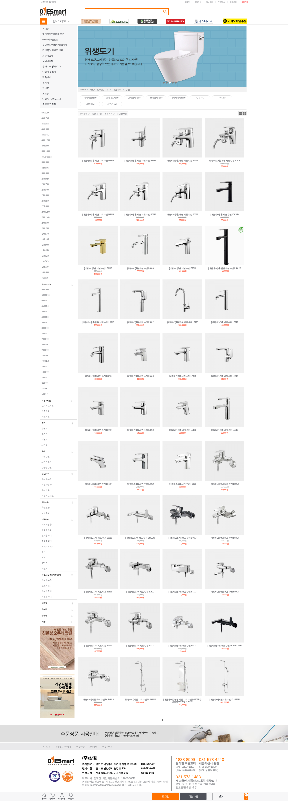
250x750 (44, 184)
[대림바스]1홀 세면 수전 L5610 (224, 430)
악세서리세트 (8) (178, 97)
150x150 (44, 256)
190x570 (44, 234)
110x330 (44, 267)
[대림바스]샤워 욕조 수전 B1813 (98, 592)
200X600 (44, 339)
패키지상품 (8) (90, 97)
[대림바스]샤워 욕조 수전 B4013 (182, 538)
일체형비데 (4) (134, 97)
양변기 (44, 428)
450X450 (44, 306)
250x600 (44, 195)
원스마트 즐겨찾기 (48, 2)
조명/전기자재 (49, 104)
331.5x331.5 (46, 156)
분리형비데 (46, 541)
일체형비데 (46, 535)
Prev (138, 57)
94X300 (44, 383)
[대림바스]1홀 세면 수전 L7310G (98, 268)
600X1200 (45, 295)
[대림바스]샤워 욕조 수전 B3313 (98, 538)
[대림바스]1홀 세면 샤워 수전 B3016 (182, 214)
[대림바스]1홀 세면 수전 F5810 (182, 484)
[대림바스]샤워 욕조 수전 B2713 (98, 646)
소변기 (44, 434)
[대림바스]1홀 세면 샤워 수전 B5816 (140, 214)
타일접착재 (46, 596)
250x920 (44, 179)
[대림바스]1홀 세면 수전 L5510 (140, 376)
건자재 (45, 82)
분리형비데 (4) (156, 97)
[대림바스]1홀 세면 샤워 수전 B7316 (140, 160)
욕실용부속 (46, 580)
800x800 (44, 289)
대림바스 (117, 89)
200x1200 (45, 212)
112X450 (44, 361)
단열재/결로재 (49, 71)
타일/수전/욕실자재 (51, 98)
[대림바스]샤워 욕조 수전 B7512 (140, 592)
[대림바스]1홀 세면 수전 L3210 (140, 430)
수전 (43, 552)
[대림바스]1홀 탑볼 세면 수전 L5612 (98, 322)
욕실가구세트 (47, 496)
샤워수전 (45, 456)
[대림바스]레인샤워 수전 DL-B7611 (225, 699)
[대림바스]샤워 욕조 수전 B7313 (182, 592)
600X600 (44, 300)
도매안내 (245, 2)
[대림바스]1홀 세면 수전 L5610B (224, 214)
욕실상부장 (46, 485)
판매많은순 (85, 113)
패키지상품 (46, 524)
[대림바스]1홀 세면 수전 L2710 (98, 430)
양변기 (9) (90, 104)
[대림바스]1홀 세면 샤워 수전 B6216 (98, 160)
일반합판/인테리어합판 (53, 34)
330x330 (44, 162)
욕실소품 (45, 513)
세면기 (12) (112, 104)
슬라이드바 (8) (112, 97)
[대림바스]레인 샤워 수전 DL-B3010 (140, 699)
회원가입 (197, 2)
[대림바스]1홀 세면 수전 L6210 (98, 376)
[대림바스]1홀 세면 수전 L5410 (98, 484)
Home (83, 89)
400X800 (44, 311)
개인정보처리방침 (63, 746)
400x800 (44, 145)
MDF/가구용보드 (50, 39)
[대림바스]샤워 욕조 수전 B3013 (224, 484)
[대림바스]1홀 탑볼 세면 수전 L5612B (224, 268)
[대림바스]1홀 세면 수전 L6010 (140, 268)
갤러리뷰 (244, 113)
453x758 (44, 118)
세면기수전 (46, 462)
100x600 (44, 272)
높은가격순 (109, 113)
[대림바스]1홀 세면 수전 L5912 (140, 322)
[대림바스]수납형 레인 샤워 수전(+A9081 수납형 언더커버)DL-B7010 (182, 700)
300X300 (44, 328)
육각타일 (45, 411)
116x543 (44, 261)
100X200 (44, 377)
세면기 (44, 439)
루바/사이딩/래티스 (51, 66)
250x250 (44, 201)
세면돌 (44, 445)
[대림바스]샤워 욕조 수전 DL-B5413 (98, 699)
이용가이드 (107, 746)
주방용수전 (46, 467)
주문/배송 (221, 2)
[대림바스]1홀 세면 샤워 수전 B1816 (224, 160)
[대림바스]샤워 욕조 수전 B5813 (224, 538)
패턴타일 (45, 416)
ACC (43, 557)
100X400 (44, 366)
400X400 (44, 317)
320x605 (44, 168)
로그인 (187, 2)
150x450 (44, 250)
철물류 (45, 88)
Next (203, 57)
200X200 (44, 350)
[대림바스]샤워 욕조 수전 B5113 (182, 646)
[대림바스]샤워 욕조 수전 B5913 (224, 592)
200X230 (44, 344)
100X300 (44, 372)
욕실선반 (45, 507)
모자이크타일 (47, 405)
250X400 (44, 333)
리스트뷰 (240, 113)
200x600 (44, 223)
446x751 (44, 134)
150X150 (44, 355)
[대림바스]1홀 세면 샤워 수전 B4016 (98, 214)
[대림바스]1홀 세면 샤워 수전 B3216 (182, 160)
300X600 (44, 322)
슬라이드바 (46, 530)
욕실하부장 (46, 479)
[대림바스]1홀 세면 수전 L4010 (140, 484)
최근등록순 (122, 113)
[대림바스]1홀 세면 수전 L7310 (182, 376)
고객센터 (233, 2)
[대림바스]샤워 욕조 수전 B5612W (140, 538)
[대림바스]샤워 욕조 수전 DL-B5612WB (225, 646)
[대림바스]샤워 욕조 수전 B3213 (140, 646)
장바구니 (209, 2)
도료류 (45, 93)
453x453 (44, 123)
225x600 (44, 206)
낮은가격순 (97, 113)
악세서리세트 (47, 546)
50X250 (44, 394)
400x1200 (45, 140)
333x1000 (45, 151)
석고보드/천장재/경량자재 (54, 45)
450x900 (44, 129)
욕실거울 (45, 490)
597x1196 (44, 112)
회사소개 (46, 746)
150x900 (44, 245)
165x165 (44, 239)
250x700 (44, 190)
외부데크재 (47, 55)
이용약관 (80, 746)
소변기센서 (46, 585)
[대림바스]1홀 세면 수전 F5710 (182, 268)
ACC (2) (222, 97)
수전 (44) (200, 97)
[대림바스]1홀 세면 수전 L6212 (224, 322)
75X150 (44, 388)
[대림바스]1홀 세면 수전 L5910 (224, 376)
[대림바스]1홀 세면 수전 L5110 (182, 430)
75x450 (44, 278)
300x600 (44, 173)
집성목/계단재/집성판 (52, 50)
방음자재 (46, 77)
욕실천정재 (46, 591)
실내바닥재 (47, 61)
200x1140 (44, 217)
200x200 (44, 228)
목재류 (45, 28)
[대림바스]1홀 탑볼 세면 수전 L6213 (182, 322)
